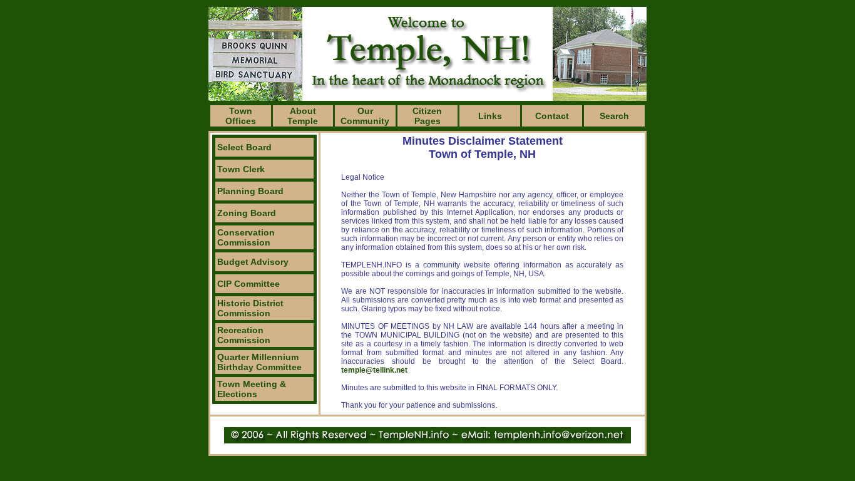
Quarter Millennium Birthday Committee (259, 362)
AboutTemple (302, 116)
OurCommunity (364, 116)
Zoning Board (246, 213)
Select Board (244, 147)
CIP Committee (248, 284)
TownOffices (240, 116)
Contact (552, 116)
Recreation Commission (243, 335)
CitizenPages (427, 116)
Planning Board (250, 191)
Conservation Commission (246, 237)
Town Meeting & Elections (251, 389)
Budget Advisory (253, 262)
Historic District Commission (250, 308)
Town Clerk (241, 169)
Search (614, 116)
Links (490, 116)
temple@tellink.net (374, 370)
